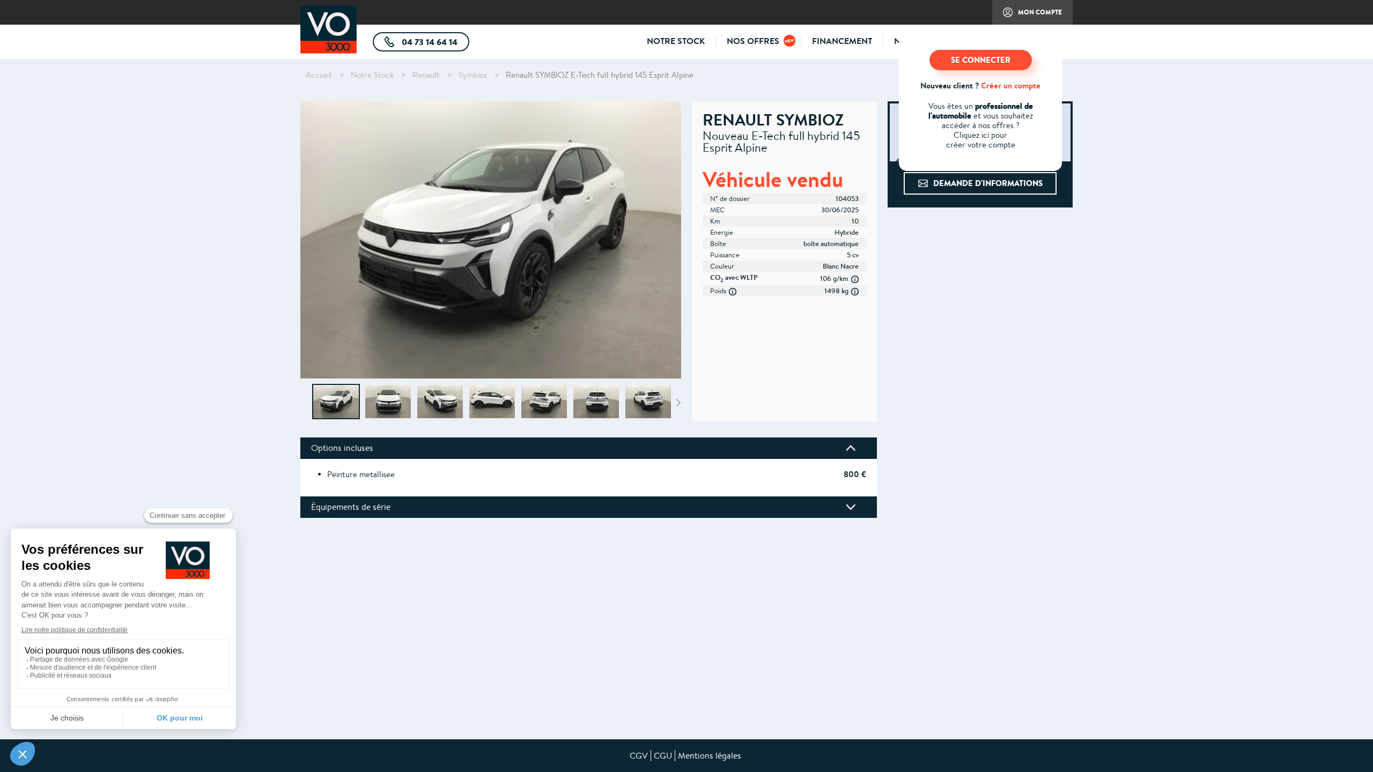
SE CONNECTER (980, 59)
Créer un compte (1010, 85)
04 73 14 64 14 (434, 43)
